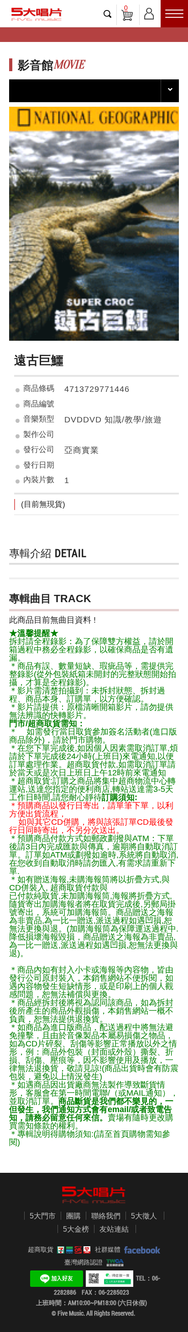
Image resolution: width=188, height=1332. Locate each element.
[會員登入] (149, 12)
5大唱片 (36, 14)
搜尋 (108, 14)
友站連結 (114, 1229)
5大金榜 (76, 1229)
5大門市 (43, 1216)
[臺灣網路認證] (113, 1262)
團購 (73, 1216)
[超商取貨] (72, 1249)
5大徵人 (144, 1216)
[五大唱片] (94, 1194)
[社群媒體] (140, 1249)
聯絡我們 (105, 1216)
